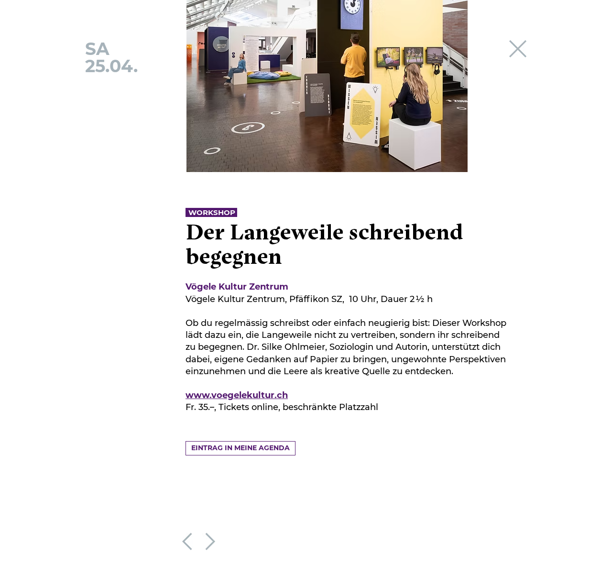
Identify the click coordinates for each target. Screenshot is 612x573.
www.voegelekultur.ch (237, 395)
